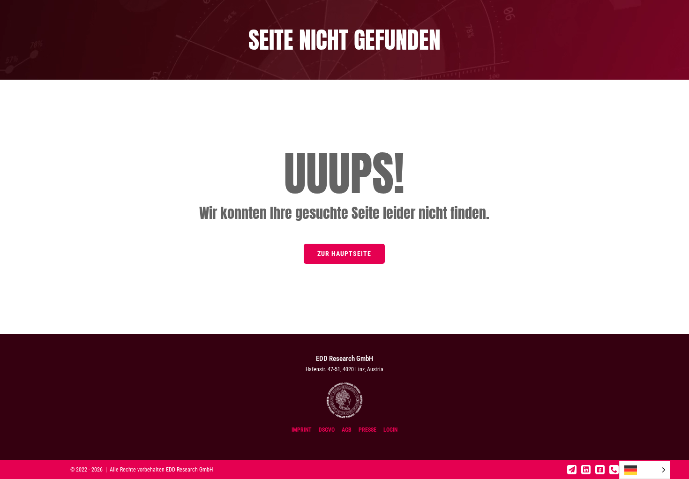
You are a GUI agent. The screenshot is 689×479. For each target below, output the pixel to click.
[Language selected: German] (644, 470)
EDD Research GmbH (189, 469)
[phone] (614, 469)
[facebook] (600, 469)
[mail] (572, 469)
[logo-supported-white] (344, 385)
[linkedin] (586, 469)
